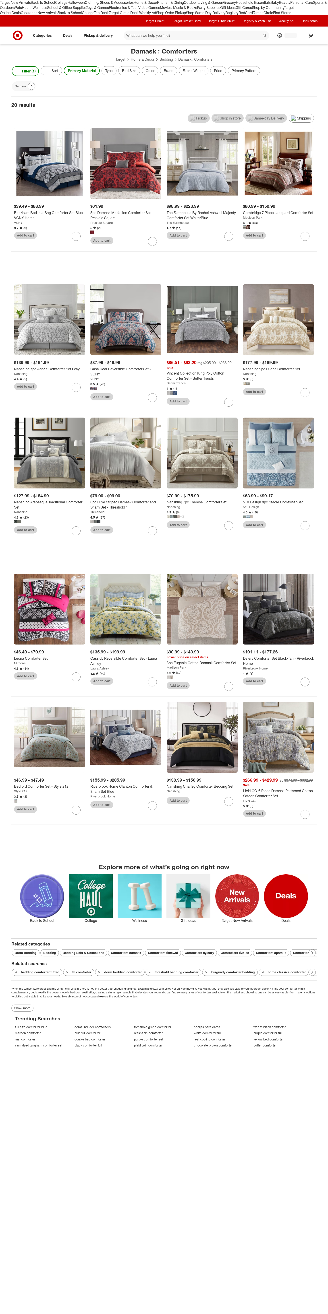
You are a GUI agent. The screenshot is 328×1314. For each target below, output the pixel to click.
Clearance (29, 12)
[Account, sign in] (288, 35)
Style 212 (20, 791)
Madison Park (252, 217)
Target (120, 59)
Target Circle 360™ (222, 21)
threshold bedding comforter (176, 972)
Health (27, 7)
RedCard (246, 12)
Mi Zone (20, 663)
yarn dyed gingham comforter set (38, 1045)
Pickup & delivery (98, 35)
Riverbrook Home (255, 668)
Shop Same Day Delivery (205, 12)
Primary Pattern (244, 70)
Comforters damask (126, 953)
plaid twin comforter (148, 1045)
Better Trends (176, 383)
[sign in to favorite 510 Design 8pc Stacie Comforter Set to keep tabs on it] (305, 525)
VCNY (18, 222)
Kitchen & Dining (170, 2)
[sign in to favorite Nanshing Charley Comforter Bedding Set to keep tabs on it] (228, 801)
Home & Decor (145, 2)
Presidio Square (101, 222)
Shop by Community (268, 7)
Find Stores (282, 12)
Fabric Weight (194, 70)
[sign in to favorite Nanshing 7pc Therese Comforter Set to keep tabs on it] (228, 525)
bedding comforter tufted (40, 972)
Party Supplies (208, 7)
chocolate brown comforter (213, 1045)
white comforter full (207, 1033)
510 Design (251, 507)
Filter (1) (29, 71)
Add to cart (25, 235)
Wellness (40, 7)
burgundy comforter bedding (233, 972)
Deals (16, 12)
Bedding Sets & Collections (83, 953)
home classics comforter (287, 972)
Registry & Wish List (257, 21)
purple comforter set (148, 1039)
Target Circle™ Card (187, 21)
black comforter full (88, 1045)
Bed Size (129, 70)
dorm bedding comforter (123, 972)
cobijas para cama (207, 1027)
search (265, 35)
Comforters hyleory (199, 953)
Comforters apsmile (271, 953)
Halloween (76, 2)
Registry (232, 12)
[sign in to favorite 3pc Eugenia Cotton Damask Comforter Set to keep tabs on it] (228, 686)
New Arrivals (47, 12)
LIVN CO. (249, 801)
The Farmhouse (178, 222)
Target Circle (263, 12)
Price (218, 70)
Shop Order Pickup (171, 12)
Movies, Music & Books (178, 7)
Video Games (149, 7)
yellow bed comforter (268, 1039)
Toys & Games (97, 7)
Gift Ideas (228, 7)
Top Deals (101, 12)
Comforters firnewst (163, 953)
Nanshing (20, 374)
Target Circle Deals (124, 12)
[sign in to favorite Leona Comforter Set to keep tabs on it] (76, 676)
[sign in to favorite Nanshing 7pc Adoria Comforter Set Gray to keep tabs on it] (76, 387)
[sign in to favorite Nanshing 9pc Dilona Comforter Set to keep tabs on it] (305, 392)
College (61, 2)
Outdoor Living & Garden (203, 2)
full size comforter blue (31, 1027)
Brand (168, 70)
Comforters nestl (306, 953)
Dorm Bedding (26, 953)
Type (109, 70)
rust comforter (25, 1039)
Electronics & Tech (123, 7)
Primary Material (82, 70)
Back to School (43, 2)
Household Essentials (253, 2)
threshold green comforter (152, 1027)
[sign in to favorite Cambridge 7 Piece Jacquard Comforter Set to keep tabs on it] (305, 236)
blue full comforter (87, 1033)
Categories (42, 35)
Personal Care (301, 2)
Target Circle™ (155, 21)
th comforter (81, 972)
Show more (22, 1008)
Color (150, 70)
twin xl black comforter (269, 1027)
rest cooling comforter (209, 1039)
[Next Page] (312, 71)
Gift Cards (244, 7)
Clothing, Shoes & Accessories (109, 2)
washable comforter (148, 1033)
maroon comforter (28, 1033)
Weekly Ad (147, 12)
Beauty (284, 2)
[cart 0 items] (311, 35)
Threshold (97, 512)
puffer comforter (265, 1045)
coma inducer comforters (93, 1027)
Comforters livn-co (235, 953)
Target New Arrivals (15, 2)
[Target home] (17, 35)
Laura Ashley (99, 668)
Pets (18, 7)
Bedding (166, 59)
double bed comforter (90, 1039)
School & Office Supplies (66, 7)
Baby (275, 2)
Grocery (229, 2)
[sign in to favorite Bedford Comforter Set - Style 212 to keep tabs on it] (76, 810)
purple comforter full (267, 1033)
